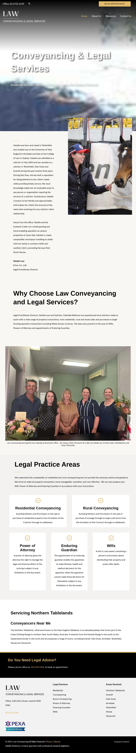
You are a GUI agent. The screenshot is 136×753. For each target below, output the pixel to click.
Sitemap (57, 742)
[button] (29, 3)
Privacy (49, 742)
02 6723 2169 (17, 4)
